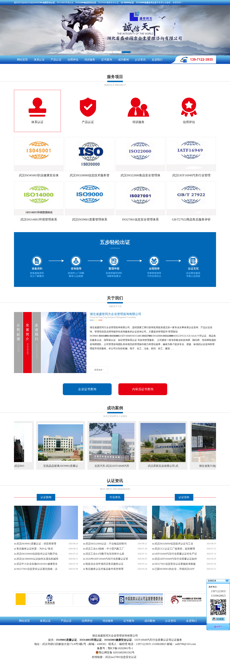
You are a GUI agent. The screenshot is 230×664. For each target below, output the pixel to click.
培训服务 (89, 59)
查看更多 (46, 578)
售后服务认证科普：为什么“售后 (35, 548)
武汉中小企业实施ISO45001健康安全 (37, 564)
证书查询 (106, 59)
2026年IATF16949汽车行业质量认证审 (107, 558)
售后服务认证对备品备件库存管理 (104, 569)
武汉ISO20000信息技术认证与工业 (174, 543)
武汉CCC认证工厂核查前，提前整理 (175, 548)
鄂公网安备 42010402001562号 (117, 652)
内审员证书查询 (142, 389)
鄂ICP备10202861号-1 (120, 648)
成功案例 (123, 59)
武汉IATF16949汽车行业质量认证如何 (176, 558)
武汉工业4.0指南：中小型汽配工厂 (105, 548)
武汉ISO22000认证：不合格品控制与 (106, 543)
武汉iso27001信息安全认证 (121, 657)
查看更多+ (99, 370)
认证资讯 (140, 59)
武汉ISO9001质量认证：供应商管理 (36, 543)
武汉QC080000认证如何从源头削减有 (37, 558)
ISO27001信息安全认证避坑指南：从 (37, 569)
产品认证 (56, 59)
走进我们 (157, 59)
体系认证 (39, 59)
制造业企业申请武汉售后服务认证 (104, 564)
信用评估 (73, 59)
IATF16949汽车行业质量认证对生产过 (176, 553)
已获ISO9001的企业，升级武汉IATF (174, 569)
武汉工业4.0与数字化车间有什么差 (105, 553)
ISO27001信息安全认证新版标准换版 (175, 564)
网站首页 (22, 59)
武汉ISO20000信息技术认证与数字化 (37, 553)
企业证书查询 (87, 389)
